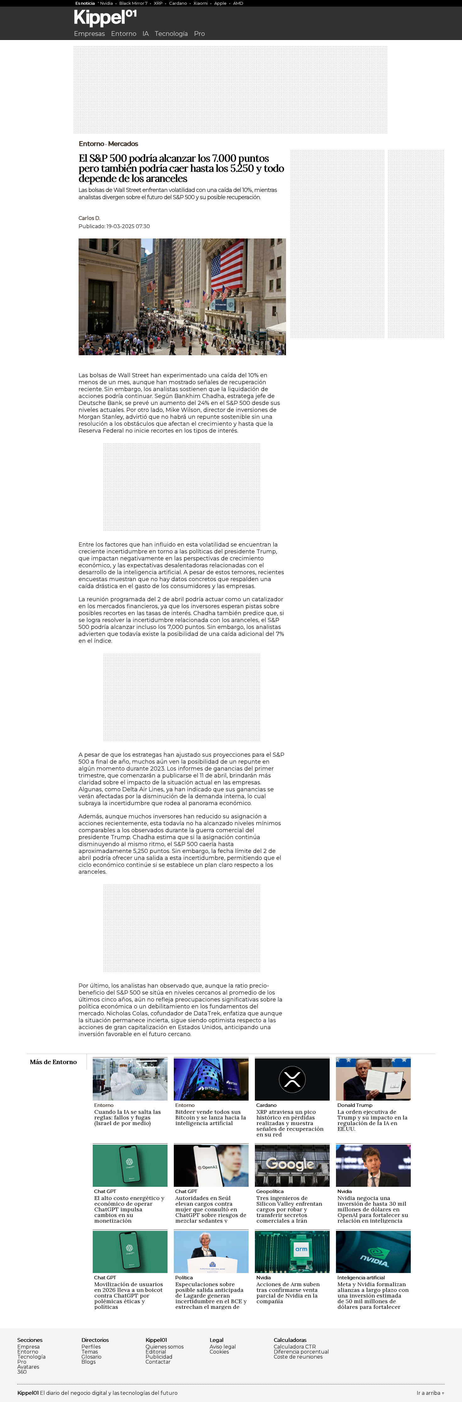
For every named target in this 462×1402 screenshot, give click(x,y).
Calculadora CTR (295, 1346)
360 (22, 1372)
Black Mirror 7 (133, 3)
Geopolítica (269, 1191)
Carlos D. (89, 218)
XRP (158, 3)
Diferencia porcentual (301, 1351)
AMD (238, 3)
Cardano (178, 3)
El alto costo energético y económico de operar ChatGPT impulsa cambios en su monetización (129, 1209)
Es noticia (85, 3)
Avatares (28, 1367)
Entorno (123, 33)
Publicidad (159, 1357)
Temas (89, 1351)
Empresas (89, 33)
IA (145, 33)
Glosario (91, 1357)
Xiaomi (201, 3)
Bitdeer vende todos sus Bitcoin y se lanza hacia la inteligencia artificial (210, 1117)
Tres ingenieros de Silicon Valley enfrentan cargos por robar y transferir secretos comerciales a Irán (289, 1209)
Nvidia (106, 3)
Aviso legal (223, 1346)
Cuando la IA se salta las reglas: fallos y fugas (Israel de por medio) (127, 1117)
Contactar (158, 1362)
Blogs (88, 1362)
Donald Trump (354, 1105)
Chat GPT (105, 1191)
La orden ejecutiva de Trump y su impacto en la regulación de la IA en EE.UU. (373, 1120)
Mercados (123, 144)
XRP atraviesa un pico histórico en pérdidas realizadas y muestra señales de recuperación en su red (289, 1123)
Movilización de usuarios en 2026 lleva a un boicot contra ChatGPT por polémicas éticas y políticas (128, 1295)
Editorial (156, 1351)
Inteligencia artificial (361, 1278)
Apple (220, 3)
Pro (199, 33)
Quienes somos (165, 1346)
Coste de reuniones (298, 1357)
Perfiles (91, 1346)
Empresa (28, 1346)
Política (184, 1278)
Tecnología (171, 33)
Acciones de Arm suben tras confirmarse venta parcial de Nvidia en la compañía (288, 1293)
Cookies (219, 1351)
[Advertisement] (231, 90)
